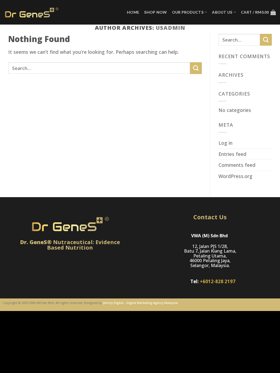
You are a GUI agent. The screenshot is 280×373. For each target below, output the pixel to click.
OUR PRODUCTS (187, 12)
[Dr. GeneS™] (31, 12)
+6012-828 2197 (217, 281)
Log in (225, 143)
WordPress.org (235, 176)
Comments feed (236, 165)
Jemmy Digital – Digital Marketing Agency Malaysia (140, 303)
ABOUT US (222, 12)
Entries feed (232, 154)
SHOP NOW (155, 12)
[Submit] (196, 68)
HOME (133, 12)
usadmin (170, 27)
